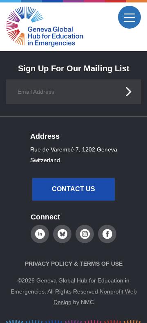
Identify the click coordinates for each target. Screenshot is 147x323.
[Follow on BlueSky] (62, 234)
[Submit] (128, 91)
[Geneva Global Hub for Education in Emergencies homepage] (44, 27)
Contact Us (73, 188)
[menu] (129, 17)
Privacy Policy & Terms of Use (73, 263)
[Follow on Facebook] (107, 234)
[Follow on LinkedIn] (40, 234)
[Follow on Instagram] (85, 234)
